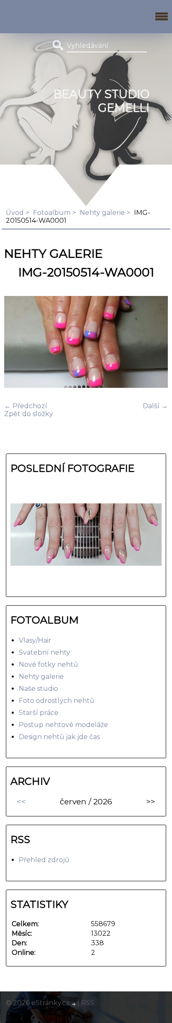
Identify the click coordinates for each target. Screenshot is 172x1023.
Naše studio (38, 689)
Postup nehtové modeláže (63, 725)
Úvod (15, 213)
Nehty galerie (102, 213)
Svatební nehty (44, 652)
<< (21, 801)
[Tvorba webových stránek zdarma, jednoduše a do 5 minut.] (74, 1004)
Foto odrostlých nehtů (56, 701)
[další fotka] (154, 342)
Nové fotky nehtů (48, 664)
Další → (155, 406)
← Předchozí (25, 406)
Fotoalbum (52, 213)
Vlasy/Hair (35, 640)
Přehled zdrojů (44, 860)
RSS (87, 1003)
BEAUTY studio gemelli (101, 101)
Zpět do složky (28, 414)
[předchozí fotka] (17, 342)
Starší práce (38, 713)
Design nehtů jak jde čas (59, 737)
